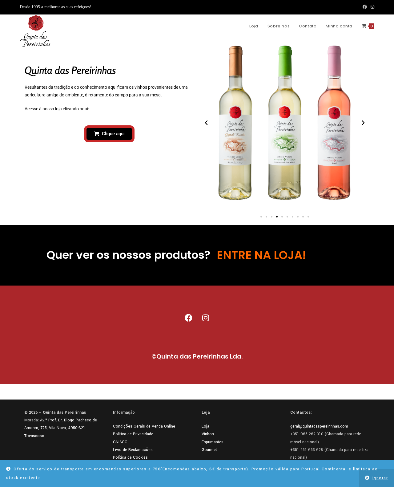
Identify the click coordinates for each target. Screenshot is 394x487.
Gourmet (209, 450)
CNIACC (120, 442)
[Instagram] (205, 318)
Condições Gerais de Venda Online (144, 426)
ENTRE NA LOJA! (261, 255)
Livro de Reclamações (133, 450)
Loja (205, 426)
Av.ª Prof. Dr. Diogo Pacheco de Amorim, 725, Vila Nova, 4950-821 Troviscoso (60, 427)
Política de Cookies (130, 457)
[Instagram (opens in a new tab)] (371, 7)
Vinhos (208, 434)
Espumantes (212, 442)
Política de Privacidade (133, 434)
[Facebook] (188, 318)
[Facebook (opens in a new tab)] (365, 7)
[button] (206, 123)
